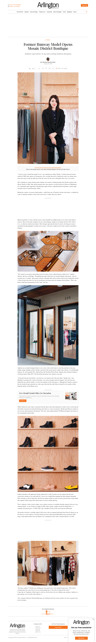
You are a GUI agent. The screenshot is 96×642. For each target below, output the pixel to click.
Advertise (38, 630)
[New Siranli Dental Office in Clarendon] (71, 396)
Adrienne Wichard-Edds (48, 62)
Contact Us (37, 627)
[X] (42, 68)
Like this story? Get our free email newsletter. (48, 167)
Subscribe (37, 629)
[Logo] (48, 5)
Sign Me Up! (81, 638)
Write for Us (38, 632)
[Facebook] (39, 68)
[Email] (49, 68)
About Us (38, 626)
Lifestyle (48, 39)
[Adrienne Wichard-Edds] (48, 59)
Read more (22, 400)
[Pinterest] (46, 68)
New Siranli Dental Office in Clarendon (35, 393)
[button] (86, 11)
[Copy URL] (52, 68)
